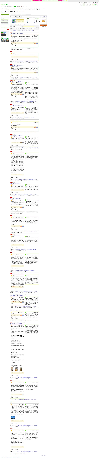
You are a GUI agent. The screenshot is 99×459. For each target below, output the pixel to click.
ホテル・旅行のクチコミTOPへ (43, 16)
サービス (22, 30)
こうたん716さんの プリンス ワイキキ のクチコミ (16, 135)
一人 (12, 28)
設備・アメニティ (28, 30)
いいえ (37, 43)
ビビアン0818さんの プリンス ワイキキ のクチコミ (16, 295)
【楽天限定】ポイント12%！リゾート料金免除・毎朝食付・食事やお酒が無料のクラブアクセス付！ (25, 291)
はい (35, 43)
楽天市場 (93, 2)
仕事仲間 (20, 28)
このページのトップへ (44, 455)
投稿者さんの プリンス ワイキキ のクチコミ (15, 183)
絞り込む (37, 27)
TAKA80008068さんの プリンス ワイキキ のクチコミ (16, 65)
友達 (17, 28)
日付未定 (3, 18)
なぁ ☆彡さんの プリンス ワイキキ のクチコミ (16, 323)
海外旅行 (2, 9)
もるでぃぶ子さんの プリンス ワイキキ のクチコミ (16, 81)
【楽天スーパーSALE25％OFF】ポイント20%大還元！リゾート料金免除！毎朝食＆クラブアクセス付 (25, 179)
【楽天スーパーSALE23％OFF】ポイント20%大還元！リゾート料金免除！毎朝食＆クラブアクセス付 (25, 101)
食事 (32, 30)
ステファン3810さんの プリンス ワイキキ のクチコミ (16, 105)
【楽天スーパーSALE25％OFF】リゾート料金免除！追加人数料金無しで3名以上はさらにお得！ (25, 399)
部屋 (25, 30)
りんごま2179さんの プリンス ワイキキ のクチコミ (16, 402)
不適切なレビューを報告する (35, 42)
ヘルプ (79, 2)
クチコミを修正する (43, 26)
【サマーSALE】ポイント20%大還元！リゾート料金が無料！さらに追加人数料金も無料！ (24, 270)
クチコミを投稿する (43, 25)
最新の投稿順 (14, 30)
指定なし (30, 28)
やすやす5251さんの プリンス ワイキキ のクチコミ (16, 33)
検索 (7, 29)
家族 (13, 28)
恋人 (15, 28)
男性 (32, 28)
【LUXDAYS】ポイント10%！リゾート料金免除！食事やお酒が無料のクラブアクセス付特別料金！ (25, 306)
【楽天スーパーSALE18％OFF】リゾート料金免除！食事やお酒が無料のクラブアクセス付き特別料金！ (26, 377)
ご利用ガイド (82, 2)
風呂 (31, 30)
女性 (34, 28)
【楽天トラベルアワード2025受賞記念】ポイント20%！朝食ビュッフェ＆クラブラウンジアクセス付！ (26, 61)
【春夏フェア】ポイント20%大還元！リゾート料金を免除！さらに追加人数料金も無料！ (24, 117)
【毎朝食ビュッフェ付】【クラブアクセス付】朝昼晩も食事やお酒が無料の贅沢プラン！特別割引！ (25, 194)
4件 (34, 21)
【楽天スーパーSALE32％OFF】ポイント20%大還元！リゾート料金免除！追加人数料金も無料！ (25, 249)
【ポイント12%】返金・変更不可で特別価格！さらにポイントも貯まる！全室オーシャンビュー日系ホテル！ (24, 147)
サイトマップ (85, 2)
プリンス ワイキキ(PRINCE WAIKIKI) (9, 11)
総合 (20, 30)
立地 (24, 30)
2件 (34, 22)
